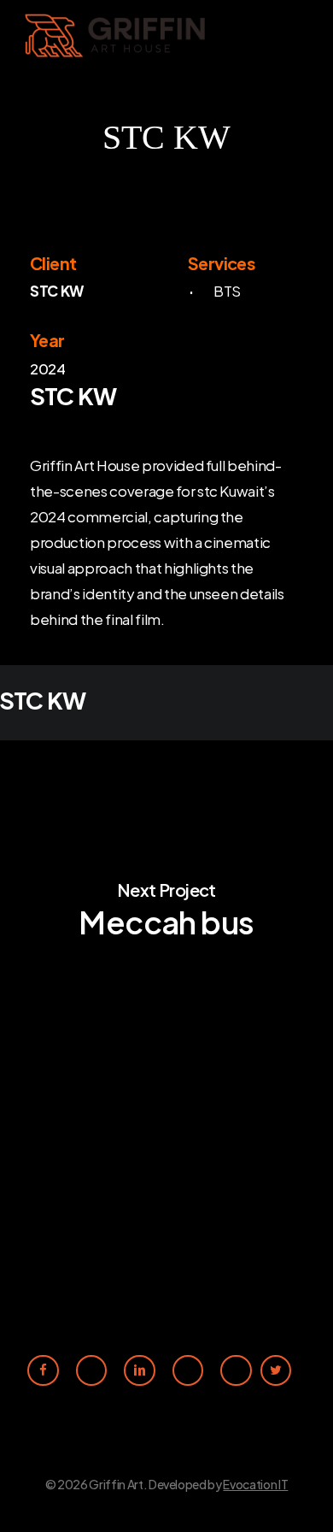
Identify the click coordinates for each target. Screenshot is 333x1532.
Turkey (163, 1240)
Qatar (160, 1263)
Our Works (52, 1263)
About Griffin (59, 1240)
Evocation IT (255, 1484)
